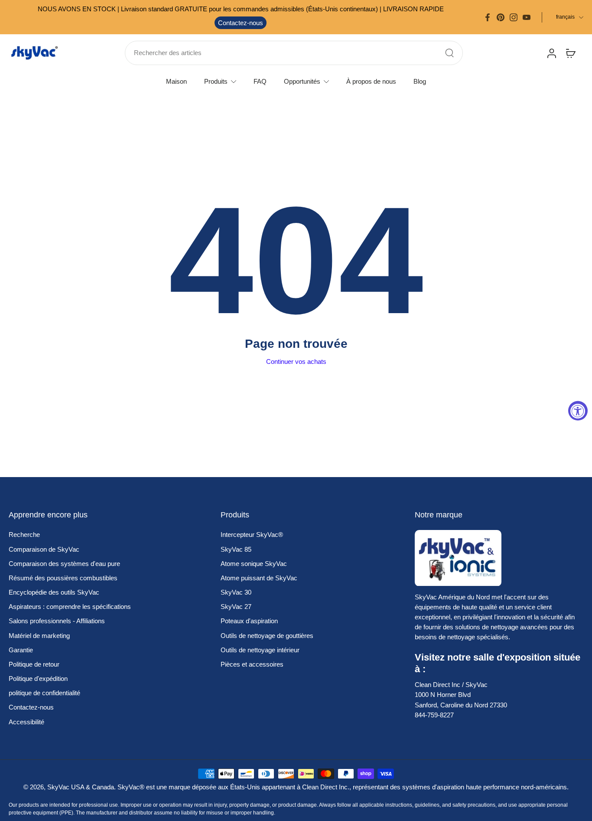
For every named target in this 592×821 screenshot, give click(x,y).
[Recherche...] (449, 53)
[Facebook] (487, 17)
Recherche (24, 534)
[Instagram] (513, 17)
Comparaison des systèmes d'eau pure (64, 563)
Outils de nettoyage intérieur (260, 650)
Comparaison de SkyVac (44, 549)
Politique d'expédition (38, 678)
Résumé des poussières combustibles (63, 578)
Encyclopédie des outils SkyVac (54, 592)
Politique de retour (34, 664)
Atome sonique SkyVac (254, 563)
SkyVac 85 (236, 549)
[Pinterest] (500, 17)
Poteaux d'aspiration (249, 621)
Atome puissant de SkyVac (259, 578)
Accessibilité (26, 722)
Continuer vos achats (296, 361)
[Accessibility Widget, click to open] (578, 410)
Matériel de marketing (39, 635)
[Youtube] (526, 17)
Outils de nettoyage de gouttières (267, 635)
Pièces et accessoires (252, 664)
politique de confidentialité (44, 693)
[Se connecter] (551, 53)
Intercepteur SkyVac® (252, 534)
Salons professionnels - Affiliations (57, 621)
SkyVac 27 (236, 606)
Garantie (21, 650)
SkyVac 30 (236, 592)
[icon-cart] (570, 53)
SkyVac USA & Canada (80, 787)
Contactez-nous (240, 22)
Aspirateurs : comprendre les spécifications (70, 606)
